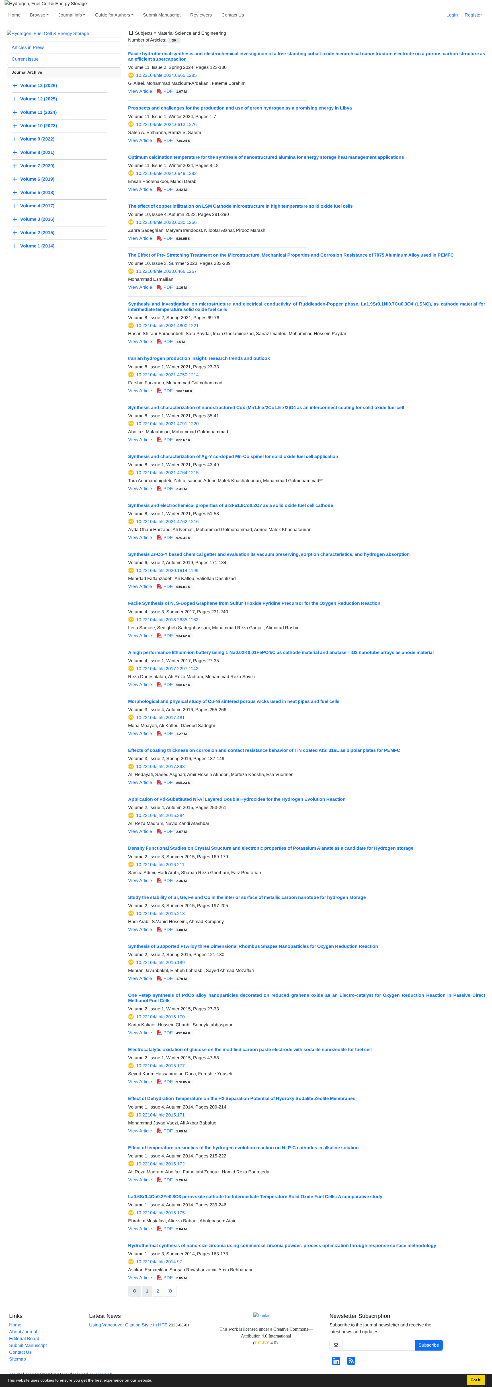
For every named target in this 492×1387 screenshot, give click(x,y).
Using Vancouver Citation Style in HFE (128, 1324)
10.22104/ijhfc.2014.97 (159, 1261)
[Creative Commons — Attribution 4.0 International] (266, 1316)
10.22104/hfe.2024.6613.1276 (166, 124)
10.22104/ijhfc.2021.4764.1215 (167, 472)
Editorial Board (24, 1338)
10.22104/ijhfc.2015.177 (160, 1065)
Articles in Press (28, 47)
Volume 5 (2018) (37, 192)
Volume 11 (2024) (38, 112)
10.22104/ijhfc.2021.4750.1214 (167, 374)
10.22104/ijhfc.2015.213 (160, 913)
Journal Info (70, 15)
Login (452, 15)
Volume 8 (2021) (37, 152)
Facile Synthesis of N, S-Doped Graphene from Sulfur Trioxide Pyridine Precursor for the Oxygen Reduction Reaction (254, 603)
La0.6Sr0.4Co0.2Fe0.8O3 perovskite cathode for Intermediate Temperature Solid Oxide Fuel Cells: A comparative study (255, 1196)
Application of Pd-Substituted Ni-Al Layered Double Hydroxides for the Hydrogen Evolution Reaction (237, 799)
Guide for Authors (112, 15)
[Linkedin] (336, 1362)
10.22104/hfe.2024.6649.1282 (166, 173)
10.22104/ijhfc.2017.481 (160, 717)
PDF (174, 91)
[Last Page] (170, 1291)
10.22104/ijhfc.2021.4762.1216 (167, 521)
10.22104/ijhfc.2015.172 (160, 1163)
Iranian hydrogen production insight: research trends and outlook (199, 358)
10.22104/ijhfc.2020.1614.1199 (167, 570)
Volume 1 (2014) (37, 246)
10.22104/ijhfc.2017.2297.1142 (167, 668)
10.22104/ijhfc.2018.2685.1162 (167, 619)
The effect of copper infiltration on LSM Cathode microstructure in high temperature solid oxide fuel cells (240, 206)
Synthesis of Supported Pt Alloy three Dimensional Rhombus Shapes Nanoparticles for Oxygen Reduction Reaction (253, 946)
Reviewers (201, 15)
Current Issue (25, 59)
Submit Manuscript (162, 15)
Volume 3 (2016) (37, 219)
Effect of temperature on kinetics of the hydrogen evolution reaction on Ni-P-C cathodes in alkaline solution (243, 1147)
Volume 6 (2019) (37, 179)
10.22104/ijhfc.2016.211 (160, 864)
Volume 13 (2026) (38, 85)
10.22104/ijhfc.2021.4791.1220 (167, 423)
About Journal (23, 1331)
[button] (154, 1381)
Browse (37, 15)
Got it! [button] (476, 1380)
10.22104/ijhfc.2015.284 (160, 815)
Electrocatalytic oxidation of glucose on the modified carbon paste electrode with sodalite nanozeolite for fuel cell (250, 1049)
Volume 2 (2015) (37, 232)
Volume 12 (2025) (38, 99)
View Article (140, 91)
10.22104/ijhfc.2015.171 (160, 1115)
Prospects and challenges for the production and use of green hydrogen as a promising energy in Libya (240, 108)
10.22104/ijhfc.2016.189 (160, 962)
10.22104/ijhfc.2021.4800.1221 (167, 325)
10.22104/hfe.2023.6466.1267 (166, 271)
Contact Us (233, 15)
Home (14, 15)
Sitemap (17, 1359)
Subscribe (429, 1345)
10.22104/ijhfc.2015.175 (160, 1212)
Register (473, 15)
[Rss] (351, 1362)
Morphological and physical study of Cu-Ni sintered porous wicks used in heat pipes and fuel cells (233, 701)
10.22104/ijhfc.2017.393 (160, 766)
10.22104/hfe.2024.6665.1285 (166, 75)
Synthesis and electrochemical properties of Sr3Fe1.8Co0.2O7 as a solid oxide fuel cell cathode (230, 505)
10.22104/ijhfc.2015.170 (160, 1016)
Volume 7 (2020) (37, 166)
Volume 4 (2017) (37, 206)
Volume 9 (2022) (37, 139)
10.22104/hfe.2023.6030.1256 (166, 222)
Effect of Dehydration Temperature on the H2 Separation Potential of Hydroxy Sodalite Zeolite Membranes (241, 1098)
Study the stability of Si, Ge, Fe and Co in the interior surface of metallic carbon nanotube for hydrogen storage (247, 897)
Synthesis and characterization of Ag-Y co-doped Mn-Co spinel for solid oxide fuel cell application (233, 456)
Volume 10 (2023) (38, 125)
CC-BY (262, 1342)
